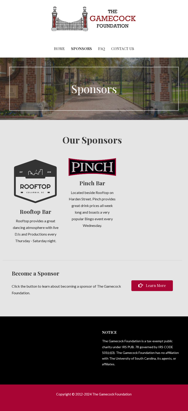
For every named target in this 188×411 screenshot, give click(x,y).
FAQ (101, 48)
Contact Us (122, 48)
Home (59, 48)
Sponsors (81, 48)
